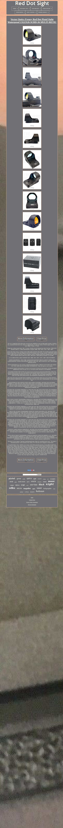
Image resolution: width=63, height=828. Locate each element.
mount (51, 481)
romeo (45, 481)
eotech (39, 479)
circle (11, 481)
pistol (12, 478)
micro (19, 488)
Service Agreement (32, 504)
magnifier (27, 488)
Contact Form (32, 500)
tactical (21, 492)
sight (50, 484)
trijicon (17, 485)
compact (12, 485)
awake (24, 479)
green (19, 478)
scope (23, 485)
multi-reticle (21, 481)
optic (34, 479)
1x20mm (44, 479)
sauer (39, 487)
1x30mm (27, 492)
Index (32, 497)
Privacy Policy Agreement (32, 502)
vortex (33, 484)
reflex (12, 488)
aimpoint (39, 481)
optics (29, 478)
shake (54, 488)
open (28, 481)
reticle (33, 481)
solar (27, 485)
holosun (40, 491)
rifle (48, 479)
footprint (32, 492)
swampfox (52, 479)
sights (33, 488)
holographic (47, 488)
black (41, 484)
